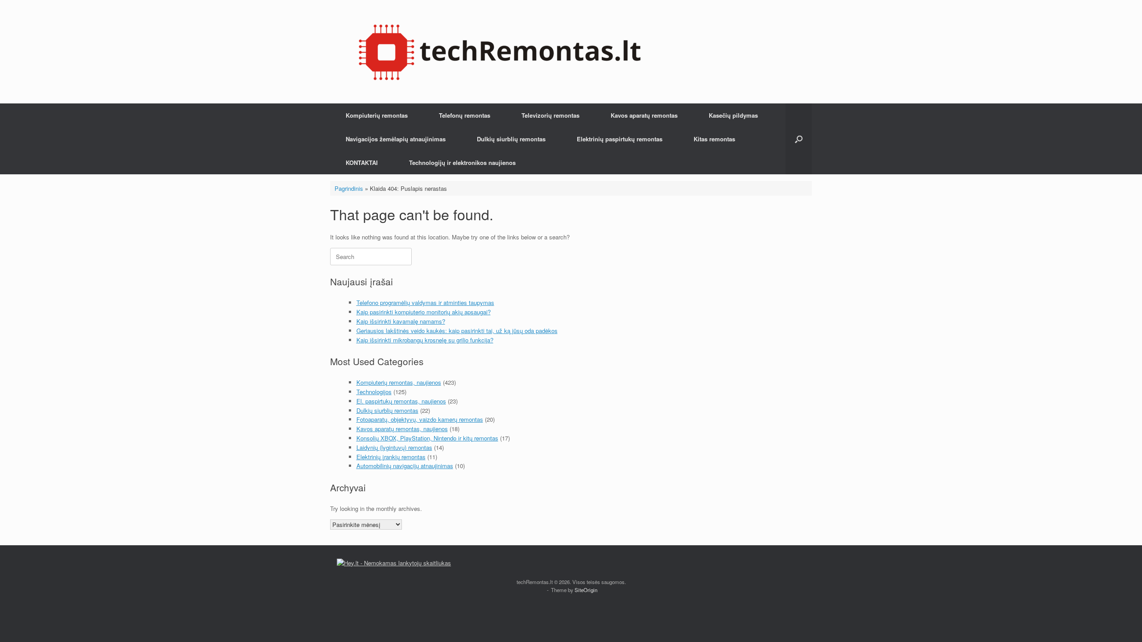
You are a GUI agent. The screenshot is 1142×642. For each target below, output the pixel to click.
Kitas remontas (714, 139)
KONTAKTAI (362, 162)
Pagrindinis (349, 188)
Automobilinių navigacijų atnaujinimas (404, 465)
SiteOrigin (586, 589)
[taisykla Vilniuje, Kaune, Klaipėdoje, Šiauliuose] (499, 51)
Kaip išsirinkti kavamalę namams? (400, 321)
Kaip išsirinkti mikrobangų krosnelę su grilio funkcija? (424, 340)
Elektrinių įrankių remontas (391, 457)
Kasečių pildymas (733, 115)
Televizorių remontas (550, 115)
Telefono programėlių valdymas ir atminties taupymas (425, 302)
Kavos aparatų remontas (644, 115)
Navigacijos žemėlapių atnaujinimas (396, 139)
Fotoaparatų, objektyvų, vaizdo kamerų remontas (419, 419)
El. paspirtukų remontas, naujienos (401, 401)
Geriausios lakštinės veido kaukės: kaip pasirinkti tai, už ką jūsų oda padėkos (457, 330)
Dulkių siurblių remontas (511, 139)
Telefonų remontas (464, 115)
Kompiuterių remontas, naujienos (398, 382)
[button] (799, 138)
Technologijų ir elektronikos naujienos (462, 162)
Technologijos (374, 391)
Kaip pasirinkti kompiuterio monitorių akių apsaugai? (423, 312)
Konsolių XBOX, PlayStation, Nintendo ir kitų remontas (427, 438)
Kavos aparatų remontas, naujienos (402, 428)
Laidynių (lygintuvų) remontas (394, 447)
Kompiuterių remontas (377, 115)
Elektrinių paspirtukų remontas (619, 139)
